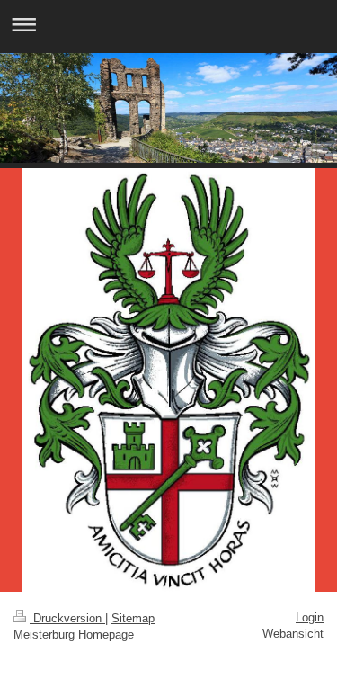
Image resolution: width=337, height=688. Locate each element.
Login (310, 617)
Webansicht (293, 633)
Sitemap (133, 618)
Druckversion (67, 618)
